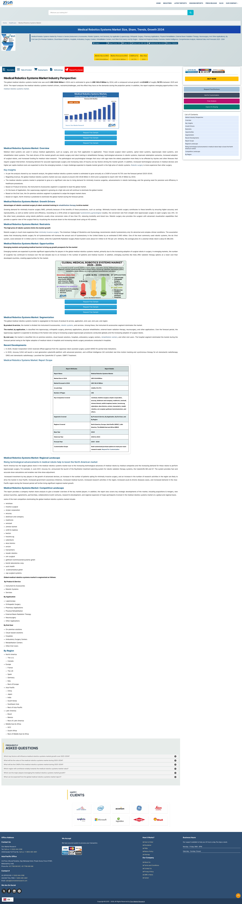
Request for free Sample (121, 30)
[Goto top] (238, 895)
